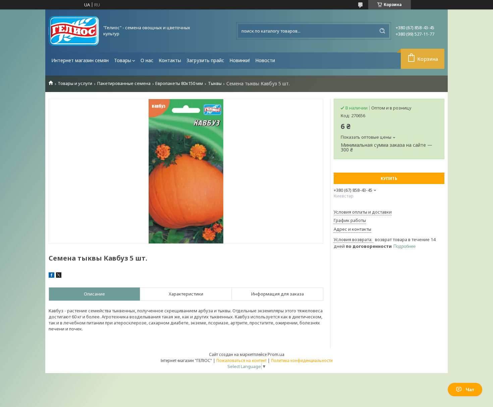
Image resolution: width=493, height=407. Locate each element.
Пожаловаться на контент (241, 360)
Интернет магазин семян (80, 60)
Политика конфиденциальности (302, 360)
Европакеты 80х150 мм (179, 83)
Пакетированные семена (124, 83)
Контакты (170, 60)
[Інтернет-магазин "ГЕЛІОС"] (74, 31)
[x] (58, 276)
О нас (147, 60)
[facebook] (51, 276)
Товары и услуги (75, 83)
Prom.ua (276, 354)
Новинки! (239, 60)
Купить (389, 178)
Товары (122, 60)
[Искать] (382, 31)
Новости (265, 60)
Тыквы (215, 83)
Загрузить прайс (205, 60)
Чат (470, 389)
